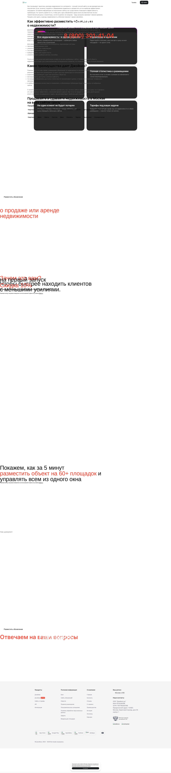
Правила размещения (67, 704)
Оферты (41, 293)
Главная (89, 694)
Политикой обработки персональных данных (81, 766)
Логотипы (90, 714)
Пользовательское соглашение (70, 707)
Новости (63, 701)
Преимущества (91, 707)
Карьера (89, 717)
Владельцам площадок (68, 719)
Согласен (85, 768)
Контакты (90, 698)
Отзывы (89, 701)
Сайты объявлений (66, 698)
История (89, 710)
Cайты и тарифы (40, 701)
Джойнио (37, 694)
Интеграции (38, 707)
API (36, 704)
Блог (62, 694)
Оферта (63, 715)
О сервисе (90, 704)
